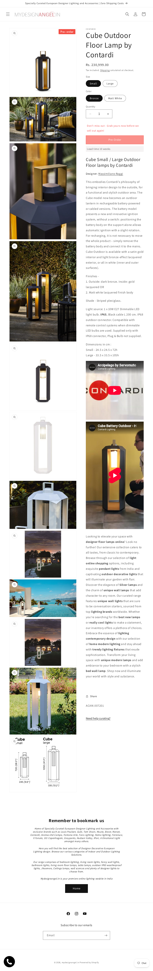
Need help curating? (98, 718)
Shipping (105, 70)
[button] (8, 14)
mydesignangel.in (70, 962)
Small (93, 83)
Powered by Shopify (89, 962)
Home (76, 888)
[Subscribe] (106, 935)
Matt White (115, 98)
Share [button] (93, 696)
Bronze (94, 98)
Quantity (90, 106)
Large (110, 83)
